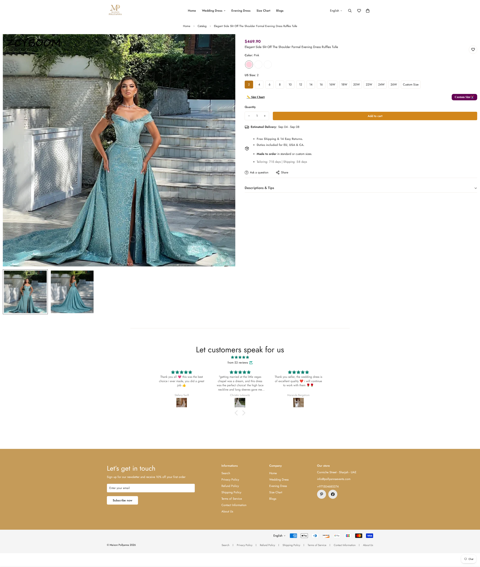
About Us (227, 511)
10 (290, 84)
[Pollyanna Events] (115, 10)
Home (192, 10)
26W (394, 84)
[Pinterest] (321, 494)
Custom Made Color (268, 64)
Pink (249, 64)
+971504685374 (328, 486)
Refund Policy (230, 486)
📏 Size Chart (256, 97)
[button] (367, 10)
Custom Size (410, 84)
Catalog (202, 26)
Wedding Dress (212, 10)
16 (321, 84)
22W (369, 84)
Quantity (250, 107)
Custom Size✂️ (464, 97)
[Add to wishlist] (473, 49)
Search (225, 473)
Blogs (280, 10)
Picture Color (258, 64)
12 (300, 84)
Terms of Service (231, 498)
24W (381, 84)
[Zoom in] (227, 42)
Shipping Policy (231, 492)
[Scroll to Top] (472, 546)
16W (332, 84)
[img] (240, 357)
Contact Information (233, 505)
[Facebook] (332, 494)
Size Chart (263, 10)
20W (356, 84)
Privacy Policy (230, 479)
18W (344, 84)
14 (310, 84)
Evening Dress (240, 10)
